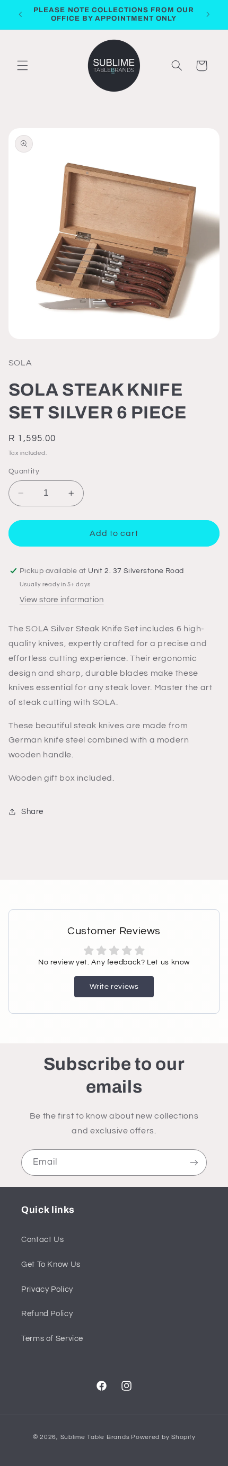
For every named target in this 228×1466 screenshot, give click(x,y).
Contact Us (42, 1240)
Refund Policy (47, 1314)
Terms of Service (52, 1339)
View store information (62, 600)
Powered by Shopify (163, 1437)
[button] (22, 65)
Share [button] (32, 812)
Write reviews (114, 986)
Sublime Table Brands (95, 1437)
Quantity (23, 471)
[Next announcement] (208, 14)
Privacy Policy (47, 1289)
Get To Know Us (51, 1264)
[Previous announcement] (20, 14)
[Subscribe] (194, 1162)
